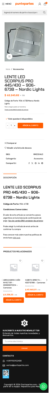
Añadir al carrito (30, 125)
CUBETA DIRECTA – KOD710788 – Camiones (35, 281)
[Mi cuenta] (39, 4)
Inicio (8, 69)
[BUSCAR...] (44, 12)
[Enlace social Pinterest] (35, 163)
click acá (16, 238)
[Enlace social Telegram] (42, 163)
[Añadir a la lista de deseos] (20, 260)
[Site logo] (24, 4)
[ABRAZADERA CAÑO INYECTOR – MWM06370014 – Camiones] (13, 267)
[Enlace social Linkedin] (39, 163)
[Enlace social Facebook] (29, 163)
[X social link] (32, 163)
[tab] (10, 177)
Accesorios (18, 69)
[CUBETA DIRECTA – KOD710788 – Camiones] (35, 267)
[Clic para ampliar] (9, 56)
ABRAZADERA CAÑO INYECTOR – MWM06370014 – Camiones (11, 284)
